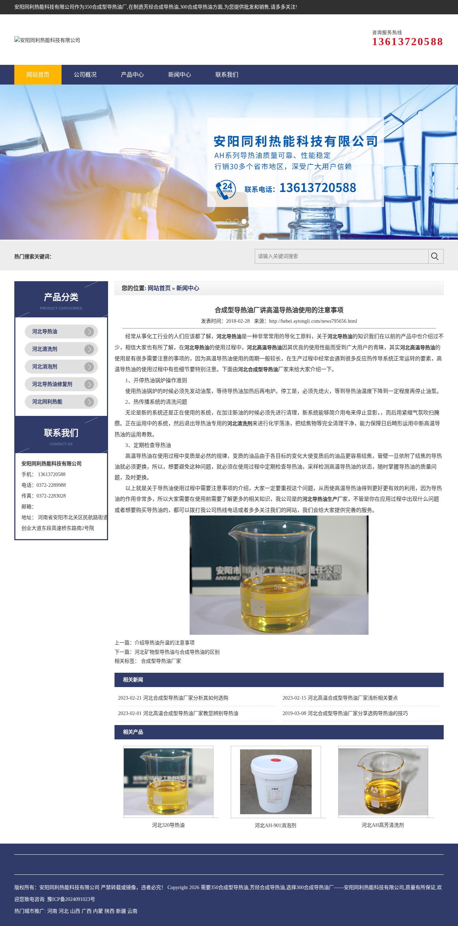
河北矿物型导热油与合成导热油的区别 (177, 634)
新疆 (121, 893)
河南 (52, 893)
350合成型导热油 (103, 7)
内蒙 (98, 893)
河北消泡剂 (44, 348)
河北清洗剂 (44, 331)
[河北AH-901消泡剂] (276, 798)
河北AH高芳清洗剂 (383, 807)
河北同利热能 (47, 384)
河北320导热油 (168, 807)
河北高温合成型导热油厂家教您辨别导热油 (178, 695)
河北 (64, 893)
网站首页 (159, 270)
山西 (75, 893)
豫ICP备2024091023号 (71, 881)
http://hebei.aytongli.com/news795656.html (313, 303)
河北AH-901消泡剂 (275, 807)
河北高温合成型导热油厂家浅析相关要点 (340, 680)
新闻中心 (187, 270)
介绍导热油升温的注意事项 (165, 625)
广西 (87, 893)
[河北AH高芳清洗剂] (383, 798)
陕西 (109, 893)
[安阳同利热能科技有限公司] (47, 39)
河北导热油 (44, 313)
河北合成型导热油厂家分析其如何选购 (173, 680)
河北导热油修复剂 (52, 366)
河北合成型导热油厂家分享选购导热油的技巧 (345, 695)
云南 (132, 893)
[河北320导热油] (168, 798)
